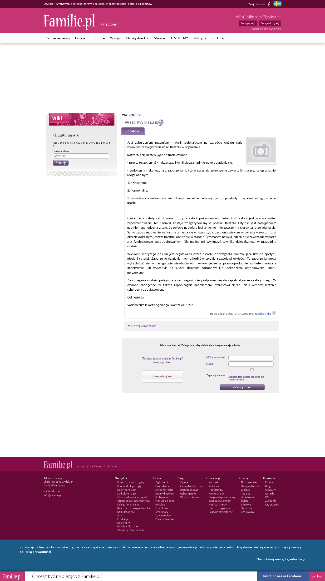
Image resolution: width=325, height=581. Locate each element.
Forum (269, 482)
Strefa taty (161, 511)
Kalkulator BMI (126, 511)
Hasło (209, 363)
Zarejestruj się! (163, 376)
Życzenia (270, 500)
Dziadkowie (162, 508)
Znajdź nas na (257, 4)
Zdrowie (159, 38)
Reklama (214, 486)
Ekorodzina (162, 486)
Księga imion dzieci (128, 504)
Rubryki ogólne (164, 493)
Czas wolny (247, 511)
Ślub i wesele (163, 497)
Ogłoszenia (162, 482)
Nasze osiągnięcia (220, 508)
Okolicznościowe (190, 497)
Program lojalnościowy (222, 497)
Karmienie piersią (58, 38)
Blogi (268, 486)
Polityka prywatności (221, 511)
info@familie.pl (52, 495)
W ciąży (115, 38)
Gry (119, 515)
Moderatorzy (217, 493)
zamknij (317, 576)
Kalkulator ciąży (127, 493)
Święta (245, 500)
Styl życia (199, 38)
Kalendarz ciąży (127, 489)
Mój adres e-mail (215, 357)
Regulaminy (216, 489)
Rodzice (99, 38)
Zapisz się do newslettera (266, 28)
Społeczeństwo (189, 489)
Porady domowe (165, 518)
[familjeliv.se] (277, 4)
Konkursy (218, 38)
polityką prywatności (35, 552)
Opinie (184, 482)
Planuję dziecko (137, 38)
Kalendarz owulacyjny (130, 482)
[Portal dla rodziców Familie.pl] (69, 28)
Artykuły (270, 489)
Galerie (270, 493)
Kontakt (213, 482)
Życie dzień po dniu (191, 486)
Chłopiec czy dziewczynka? (133, 500)
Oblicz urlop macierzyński (132, 497)
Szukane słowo (61, 151)
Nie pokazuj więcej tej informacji (280, 559)
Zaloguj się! (247, 23)
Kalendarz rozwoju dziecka (133, 508)
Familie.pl (81, 38)
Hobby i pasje (188, 493)
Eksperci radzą (164, 489)
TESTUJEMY (179, 38)
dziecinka (265, 313)
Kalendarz (123, 522)
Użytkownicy (163, 515)
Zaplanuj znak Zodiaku (131, 529)
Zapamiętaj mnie (215, 375)
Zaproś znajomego (220, 500)
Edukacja (122, 518)
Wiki (125, 115)
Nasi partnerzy (218, 504)
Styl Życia (246, 508)
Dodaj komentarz (143, 326)
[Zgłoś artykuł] (274, 313)
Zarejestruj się (269, 23)
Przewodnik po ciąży (129, 486)
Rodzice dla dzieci (128, 526)
